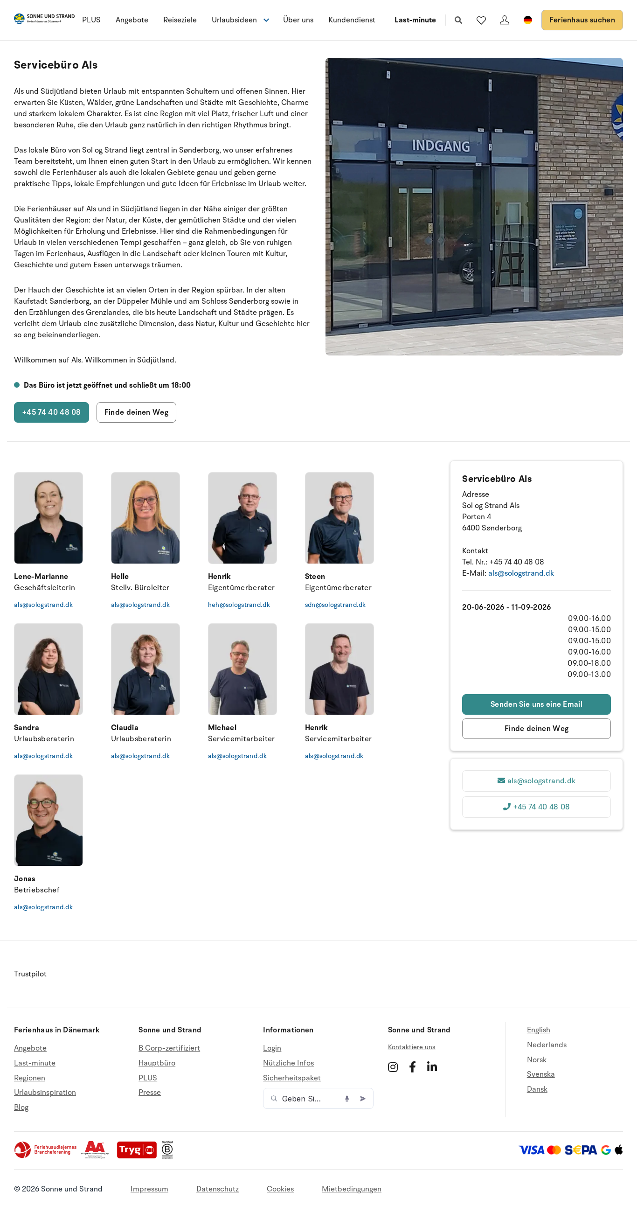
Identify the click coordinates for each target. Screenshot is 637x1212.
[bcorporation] (169, 1156)
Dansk (537, 1089)
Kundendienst (351, 20)
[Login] (504, 20)
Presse (149, 1092)
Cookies (280, 1189)
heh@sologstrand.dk (239, 604)
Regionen (29, 1078)
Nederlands (547, 1045)
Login (272, 1048)
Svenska (541, 1074)
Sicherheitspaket (292, 1078)
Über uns (298, 20)
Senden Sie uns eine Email (536, 704)
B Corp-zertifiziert (169, 1048)
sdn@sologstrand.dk (335, 604)
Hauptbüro (156, 1063)
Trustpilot (30, 974)
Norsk (537, 1060)
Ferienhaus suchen (582, 20)
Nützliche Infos (288, 1063)
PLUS (91, 20)
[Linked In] (432, 1067)
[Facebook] (412, 1067)
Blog (21, 1107)
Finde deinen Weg (136, 412)
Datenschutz (217, 1189)
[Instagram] (393, 1067)
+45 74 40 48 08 (51, 412)
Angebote (132, 20)
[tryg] (139, 1156)
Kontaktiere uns (412, 1047)
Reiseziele (180, 20)
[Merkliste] (481, 20)
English (538, 1030)
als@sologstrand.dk (43, 604)
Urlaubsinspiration (45, 1092)
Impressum (149, 1189)
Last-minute (415, 20)
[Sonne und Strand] (44, 20)
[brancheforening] (46, 1156)
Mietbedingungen (351, 1189)
